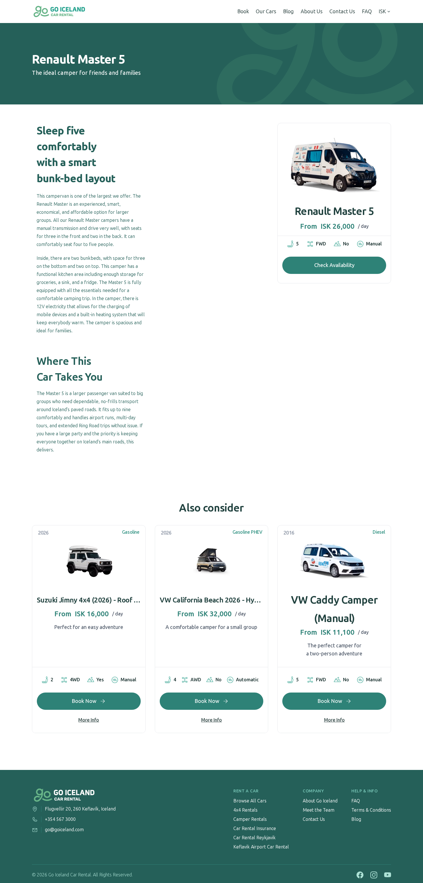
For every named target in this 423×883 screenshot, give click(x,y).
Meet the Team (318, 810)
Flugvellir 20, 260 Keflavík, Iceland (80, 809)
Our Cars (266, 11)
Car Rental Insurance (254, 828)
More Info (88, 720)
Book (243, 11)
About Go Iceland (320, 801)
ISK (382, 11)
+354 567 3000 (60, 819)
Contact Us (342, 11)
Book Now (84, 701)
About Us (312, 11)
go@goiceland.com (64, 829)
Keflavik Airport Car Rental (261, 847)
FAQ (367, 11)
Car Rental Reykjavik (254, 837)
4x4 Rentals (245, 810)
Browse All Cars (249, 801)
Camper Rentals (250, 819)
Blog (288, 11)
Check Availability (334, 265)
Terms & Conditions (371, 810)
